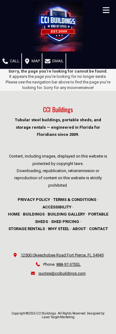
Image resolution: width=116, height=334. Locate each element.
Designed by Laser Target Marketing (73, 315)
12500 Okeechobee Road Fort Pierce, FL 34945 (62, 255)
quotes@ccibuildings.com (62, 273)
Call (14, 61)
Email (57, 61)
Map (35, 61)
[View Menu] (106, 10)
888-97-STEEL (68, 264)
